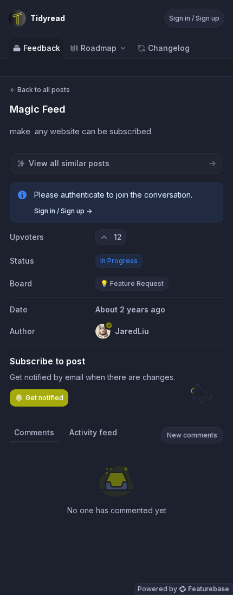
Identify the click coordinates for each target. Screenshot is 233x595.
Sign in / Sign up (194, 18)
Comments (34, 432)
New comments (192, 435)
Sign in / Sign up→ (63, 211)
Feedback (41, 48)
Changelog (169, 48)
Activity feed (93, 432)
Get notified (44, 398)
